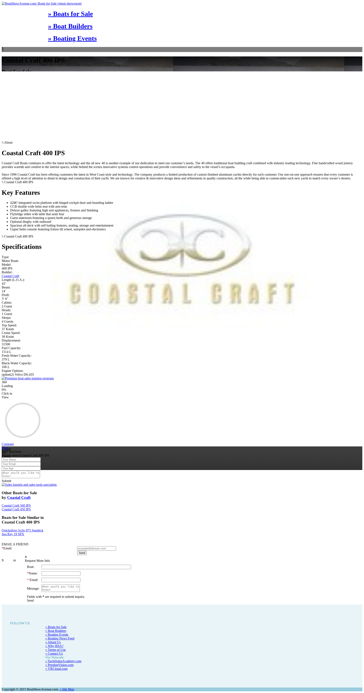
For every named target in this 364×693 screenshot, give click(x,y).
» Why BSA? (54, 646)
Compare (8, 444)
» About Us (53, 642)
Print (5, 448)
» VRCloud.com (56, 668)
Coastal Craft (10, 276)
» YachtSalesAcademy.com (63, 661)
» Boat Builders (70, 26)
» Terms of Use (55, 650)
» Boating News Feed (59, 638)
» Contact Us (54, 653)
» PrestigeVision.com (59, 665)
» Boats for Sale (70, 13)
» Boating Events (72, 38)
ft (3, 560)
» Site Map (67, 689)
